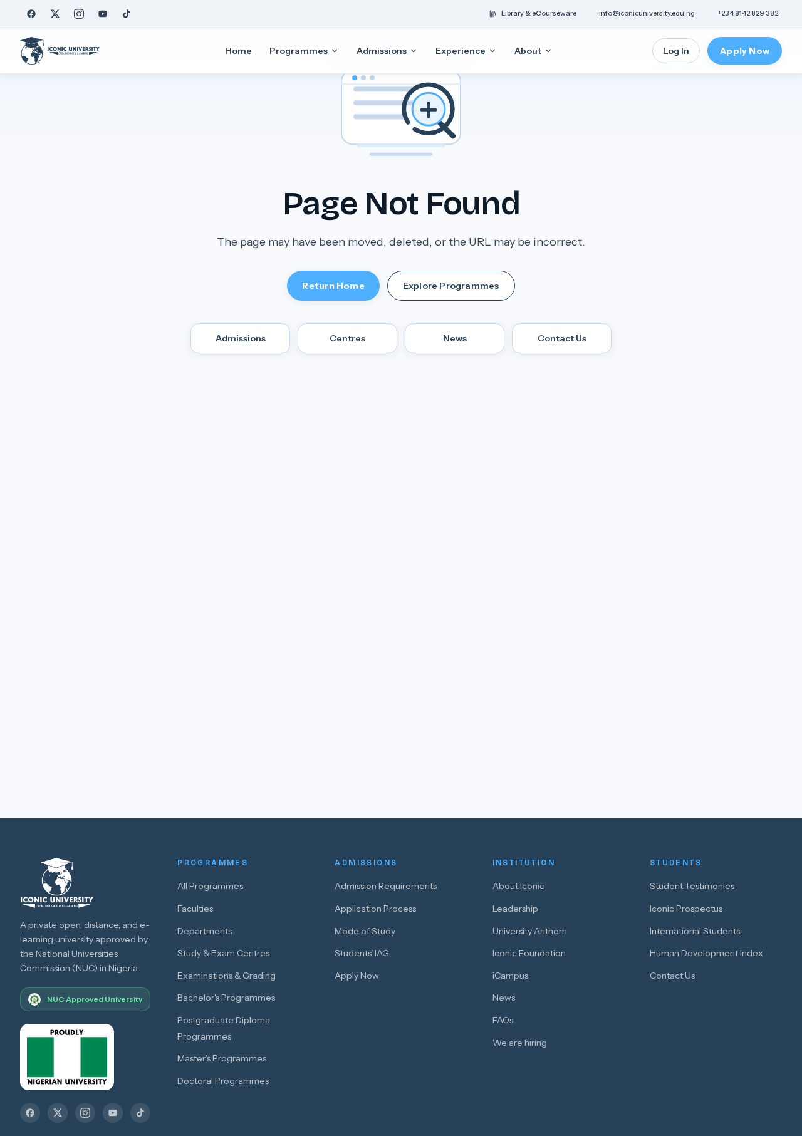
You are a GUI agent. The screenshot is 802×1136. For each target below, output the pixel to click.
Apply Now (744, 50)
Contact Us (562, 338)
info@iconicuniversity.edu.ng (647, 13)
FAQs (502, 1020)
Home (238, 50)
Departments (204, 931)
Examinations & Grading (226, 975)
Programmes (298, 50)
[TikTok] (126, 14)
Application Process (375, 908)
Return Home (333, 285)
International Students (695, 931)
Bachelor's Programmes (226, 997)
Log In (676, 50)
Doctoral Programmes (223, 1080)
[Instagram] (79, 14)
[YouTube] (102, 14)
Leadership (515, 908)
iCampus (510, 975)
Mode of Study (365, 931)
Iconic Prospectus (686, 908)
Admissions (382, 50)
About (527, 50)
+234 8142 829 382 (747, 13)
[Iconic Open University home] (72, 51)
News (455, 338)
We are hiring (519, 1042)
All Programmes (210, 886)
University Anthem (529, 931)
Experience (460, 50)
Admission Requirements (386, 886)
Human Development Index (706, 953)
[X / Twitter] (55, 14)
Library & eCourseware (538, 13)
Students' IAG (362, 953)
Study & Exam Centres (223, 953)
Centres (347, 338)
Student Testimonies (692, 886)
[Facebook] (31, 14)
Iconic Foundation (529, 953)
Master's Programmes (221, 1058)
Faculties (195, 908)
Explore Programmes (451, 285)
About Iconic (518, 886)
